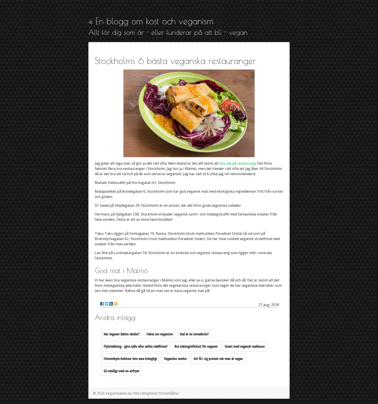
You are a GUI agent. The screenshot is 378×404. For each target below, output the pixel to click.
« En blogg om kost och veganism (150, 21)
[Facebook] (102, 304)
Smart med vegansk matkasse (245, 346)
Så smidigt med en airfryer (121, 370)
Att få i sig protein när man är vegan (218, 358)
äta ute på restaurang (238, 163)
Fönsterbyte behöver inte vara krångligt (130, 358)
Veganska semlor (175, 358)
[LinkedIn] (111, 304)
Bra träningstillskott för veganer (196, 346)
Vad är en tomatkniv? (194, 334)
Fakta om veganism (160, 334)
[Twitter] (106, 304)
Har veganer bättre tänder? (122, 334)
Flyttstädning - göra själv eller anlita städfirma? (136, 346)
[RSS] (115, 304)
